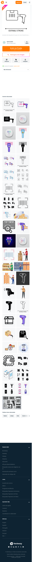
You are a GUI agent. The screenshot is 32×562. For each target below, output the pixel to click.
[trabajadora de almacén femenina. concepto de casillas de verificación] (11, 326)
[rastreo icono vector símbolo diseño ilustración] (9, 516)
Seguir (27, 43)
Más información (7, 69)
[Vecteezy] (2, 2)
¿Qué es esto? (17, 66)
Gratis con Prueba (16, 48)
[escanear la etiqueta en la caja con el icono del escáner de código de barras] (9, 544)
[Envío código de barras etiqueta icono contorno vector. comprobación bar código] (9, 338)
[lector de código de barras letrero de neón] (9, 366)
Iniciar (24, 2)
